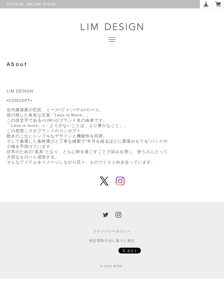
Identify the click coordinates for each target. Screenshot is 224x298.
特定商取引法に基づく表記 (112, 241)
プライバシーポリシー (112, 231)
